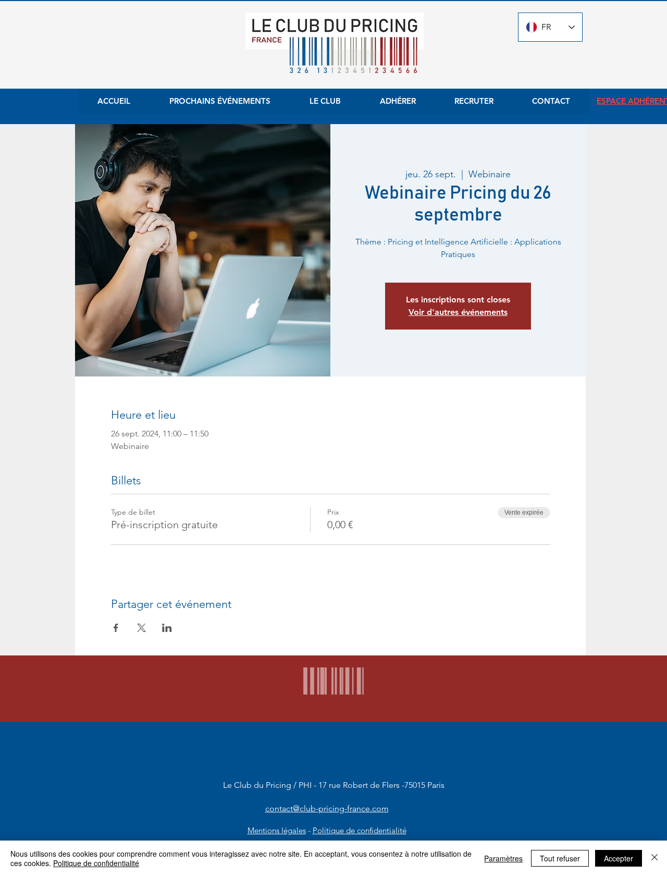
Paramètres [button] (503, 858)
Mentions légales (277, 830)
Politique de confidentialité (359, 830)
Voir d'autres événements (458, 312)
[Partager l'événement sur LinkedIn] (167, 628)
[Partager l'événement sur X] (141, 628)
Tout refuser (560, 858)
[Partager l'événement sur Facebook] (116, 628)
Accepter (618, 858)
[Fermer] (654, 858)
